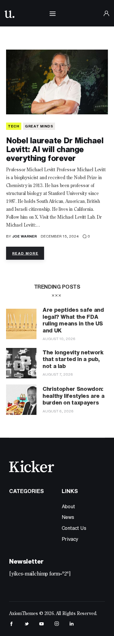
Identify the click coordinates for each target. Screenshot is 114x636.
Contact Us (74, 528)
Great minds (39, 126)
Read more (25, 253)
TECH (13, 126)
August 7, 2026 (58, 374)
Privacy (70, 539)
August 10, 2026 (59, 339)
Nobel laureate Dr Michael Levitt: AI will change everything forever (54, 149)
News (68, 517)
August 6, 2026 (58, 411)
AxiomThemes (23, 614)
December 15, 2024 (60, 236)
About (68, 506)
